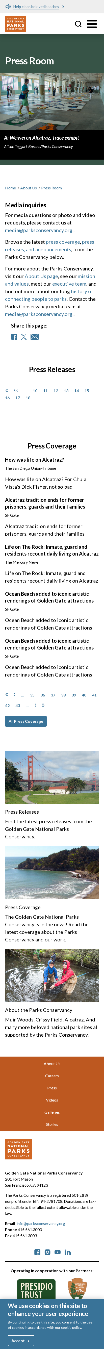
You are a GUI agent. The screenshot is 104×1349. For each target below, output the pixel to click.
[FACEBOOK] (14, 337)
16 (7, 397)
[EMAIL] (35, 337)
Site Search (78, 24)
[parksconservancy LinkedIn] (68, 1251)
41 (94, 694)
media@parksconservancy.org (38, 230)
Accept (17, 1340)
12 (56, 390)
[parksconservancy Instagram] (47, 1251)
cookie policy (71, 1327)
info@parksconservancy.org (41, 1223)
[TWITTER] (24, 337)
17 (17, 397)
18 (28, 397)
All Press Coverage (26, 721)
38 (63, 694)
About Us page (41, 276)
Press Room (51, 187)
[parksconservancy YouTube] (58, 1251)
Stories (52, 1124)
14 (76, 390)
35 (32, 694)
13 (66, 390)
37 (53, 694)
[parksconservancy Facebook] (37, 1251)
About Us (28, 187)
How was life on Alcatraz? (34, 460)
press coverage (63, 242)
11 (45, 390)
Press (52, 1087)
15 (87, 390)
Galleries (52, 1112)
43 (17, 705)
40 (84, 694)
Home (10, 187)
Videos (52, 1099)
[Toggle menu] (92, 24)
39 (73, 694)
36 (42, 694)
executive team (69, 284)
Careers (52, 1075)
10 (35, 390)
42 (7, 705)
